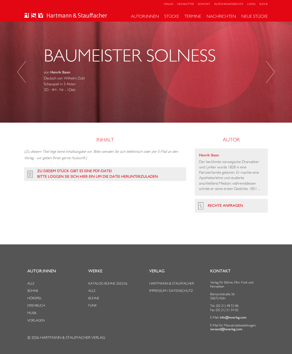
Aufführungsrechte (228, 4)
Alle (31, 283)
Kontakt (204, 4)
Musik (32, 313)
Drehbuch (36, 305)
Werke (95, 271)
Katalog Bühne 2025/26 (107, 283)
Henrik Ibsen (60, 72)
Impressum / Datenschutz (171, 291)
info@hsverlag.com (233, 317)
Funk (92, 305)
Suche (263, 4)
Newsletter (185, 4)
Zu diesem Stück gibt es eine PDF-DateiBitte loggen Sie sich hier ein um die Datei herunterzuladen (97, 174)
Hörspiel (34, 298)
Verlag (169, 4)
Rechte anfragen (225, 205)
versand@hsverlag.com (226, 329)
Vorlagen (36, 320)
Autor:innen (145, 16)
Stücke (171, 16)
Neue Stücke (254, 16)
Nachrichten (221, 16)
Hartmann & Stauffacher (171, 283)
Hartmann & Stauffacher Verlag (72, 337)
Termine (192, 16)
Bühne (32, 291)
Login (251, 4)
